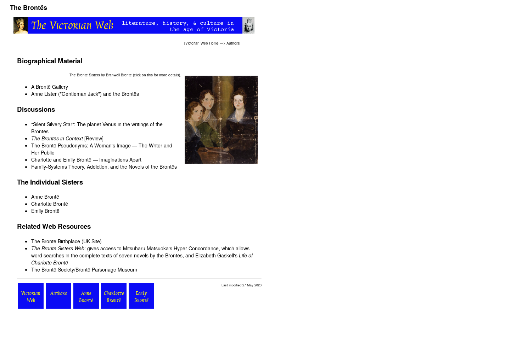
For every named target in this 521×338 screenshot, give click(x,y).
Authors (232, 43)
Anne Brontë (45, 196)
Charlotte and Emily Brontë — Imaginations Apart (86, 159)
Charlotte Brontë (49, 203)
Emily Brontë (45, 210)
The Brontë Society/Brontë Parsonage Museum (84, 269)
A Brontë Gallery (49, 86)
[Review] (67, 138)
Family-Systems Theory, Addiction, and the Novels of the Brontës (104, 166)
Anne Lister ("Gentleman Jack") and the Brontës (85, 93)
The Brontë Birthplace (55, 241)
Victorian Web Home (202, 43)
